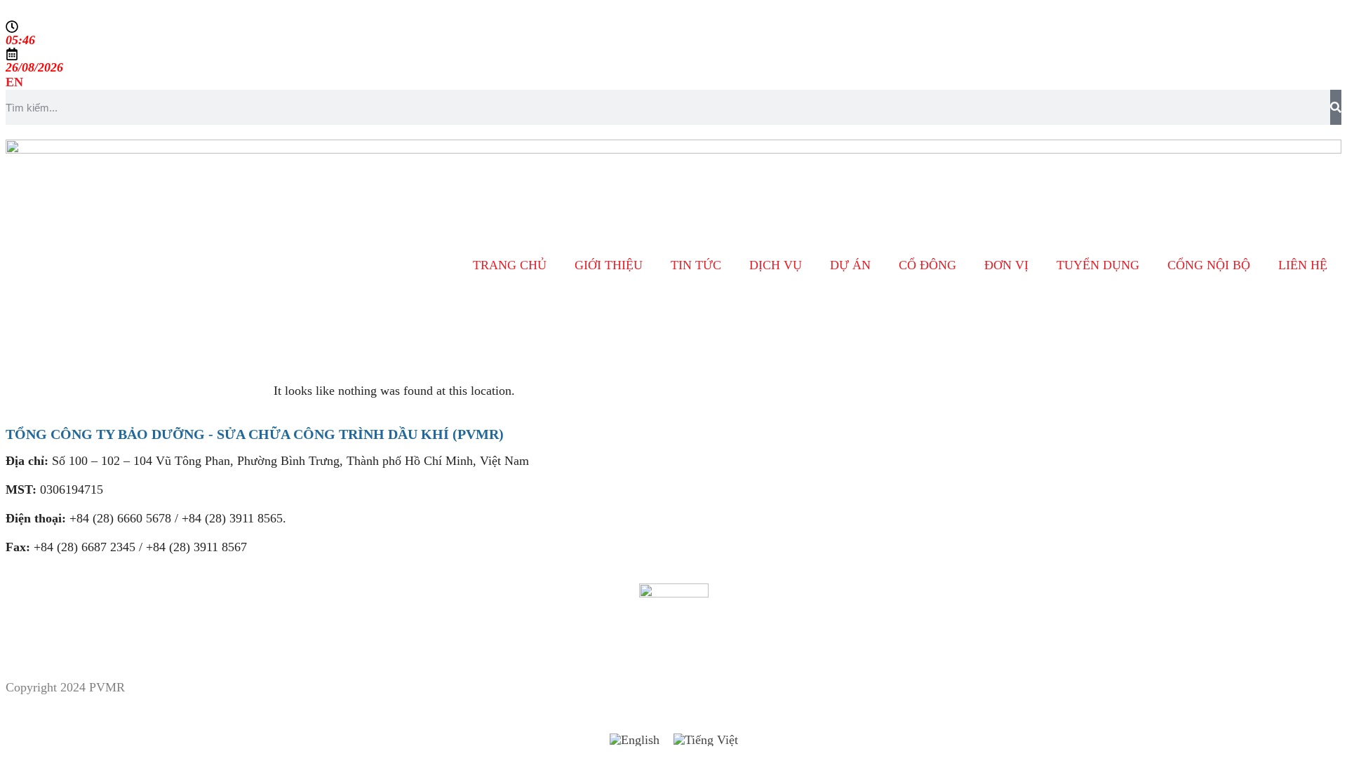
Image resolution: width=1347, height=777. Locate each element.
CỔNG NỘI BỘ (1208, 265)
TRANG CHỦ (510, 265)
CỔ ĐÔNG (927, 265)
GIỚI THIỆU (609, 265)
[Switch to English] (634, 740)
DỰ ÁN (850, 265)
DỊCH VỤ (775, 265)
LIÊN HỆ (1302, 265)
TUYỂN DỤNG (1098, 265)
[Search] (1335, 107)
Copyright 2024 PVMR (65, 687)
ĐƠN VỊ (1006, 265)
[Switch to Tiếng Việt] (705, 740)
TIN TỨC (696, 265)
